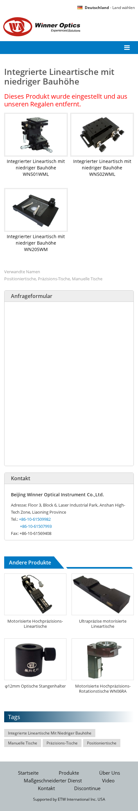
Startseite (28, 772)
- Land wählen (110, 7)
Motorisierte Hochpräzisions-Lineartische (35, 623)
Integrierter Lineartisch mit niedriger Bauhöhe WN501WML (36, 167)
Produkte (69, 772)
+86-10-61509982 (35, 519)
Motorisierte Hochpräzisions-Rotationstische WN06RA (103, 688)
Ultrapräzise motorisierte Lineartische (102, 623)
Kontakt (20, 478)
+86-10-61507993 (36, 526)
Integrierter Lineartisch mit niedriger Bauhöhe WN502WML (102, 167)
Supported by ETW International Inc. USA (69, 799)
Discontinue (87, 788)
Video (108, 780)
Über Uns (109, 772)
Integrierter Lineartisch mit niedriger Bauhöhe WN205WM (36, 242)
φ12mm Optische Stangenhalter (35, 686)
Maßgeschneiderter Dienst (53, 780)
